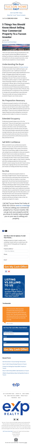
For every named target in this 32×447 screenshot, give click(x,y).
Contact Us (18, 393)
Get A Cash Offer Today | (16, 13)
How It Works (25, 393)
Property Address (9, 249)
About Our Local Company (13, 395)
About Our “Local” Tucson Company (16, 15)
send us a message (23, 205)
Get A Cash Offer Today (8, 393)
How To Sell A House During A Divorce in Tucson (15, 364)
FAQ (5, 395)
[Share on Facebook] (3, 231)
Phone (5, 254)
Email (5, 260)
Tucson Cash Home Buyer (10, 42)
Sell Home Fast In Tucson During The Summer (14, 362)
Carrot (25, 442)
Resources (14, 397)
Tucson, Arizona (24, 67)
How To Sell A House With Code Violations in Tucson (16, 371)
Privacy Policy (24, 395)
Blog (19, 397)
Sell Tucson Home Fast (7, 431)
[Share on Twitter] (6, 231)
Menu (27, 18)
